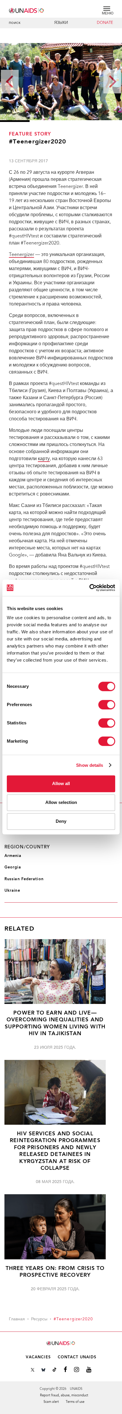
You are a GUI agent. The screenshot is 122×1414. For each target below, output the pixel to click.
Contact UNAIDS (77, 1357)
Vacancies (38, 1357)
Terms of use (75, 1402)
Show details (89, 765)
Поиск (15, 23)
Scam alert (51, 1402)
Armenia (12, 856)
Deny (61, 821)
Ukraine (12, 891)
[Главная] (26, 9)
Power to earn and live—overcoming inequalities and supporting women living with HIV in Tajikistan (55, 1023)
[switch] (106, 704)
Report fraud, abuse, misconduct (64, 1395)
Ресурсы (39, 1319)
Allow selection (61, 802)
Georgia (12, 867)
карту (44, 459)
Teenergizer (21, 254)
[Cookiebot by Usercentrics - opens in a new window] (89, 588)
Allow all (61, 783)
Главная (17, 1319)
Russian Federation (24, 879)
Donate (105, 23)
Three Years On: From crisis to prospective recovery (55, 1272)
